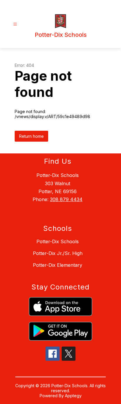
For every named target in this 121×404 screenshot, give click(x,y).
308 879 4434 (66, 199)
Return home (31, 136)
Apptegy (73, 395)
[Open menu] (15, 24)
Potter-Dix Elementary (57, 265)
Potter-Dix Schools (57, 241)
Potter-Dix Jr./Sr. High (58, 253)
